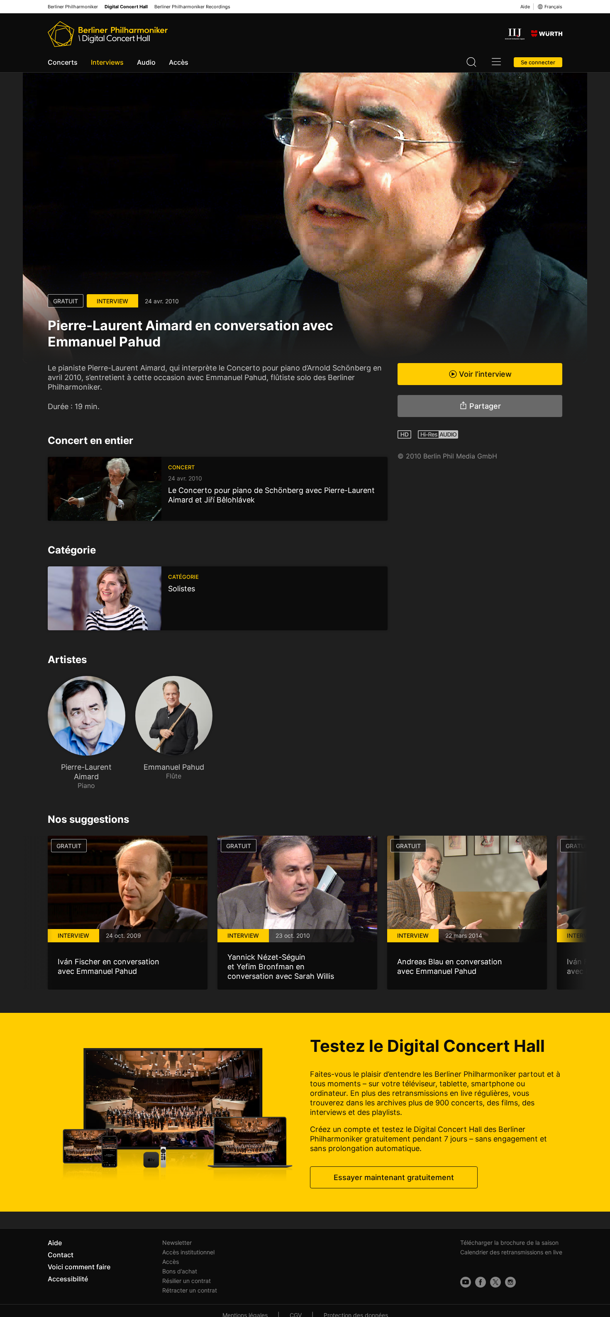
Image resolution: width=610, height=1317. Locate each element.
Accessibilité (68, 1279)
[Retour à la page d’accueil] (108, 34)
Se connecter (538, 62)
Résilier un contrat (186, 1280)
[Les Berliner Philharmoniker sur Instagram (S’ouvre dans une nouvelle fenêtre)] (510, 1282)
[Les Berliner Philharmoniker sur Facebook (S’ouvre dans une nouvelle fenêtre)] (480, 1282)
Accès (178, 62)
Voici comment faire (79, 1267)
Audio (146, 62)
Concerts (63, 62)
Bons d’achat (179, 1271)
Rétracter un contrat (189, 1290)
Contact (60, 1255)
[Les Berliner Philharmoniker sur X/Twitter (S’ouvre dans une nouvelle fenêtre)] (495, 1282)
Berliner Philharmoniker (73, 7)
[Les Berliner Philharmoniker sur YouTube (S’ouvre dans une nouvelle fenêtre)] (465, 1282)
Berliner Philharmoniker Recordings (192, 7)
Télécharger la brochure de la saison (509, 1242)
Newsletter (177, 1242)
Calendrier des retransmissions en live (511, 1252)
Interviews (107, 62)
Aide (525, 6)
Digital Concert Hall (126, 7)
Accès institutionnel (188, 1252)
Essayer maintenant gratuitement (394, 1177)
